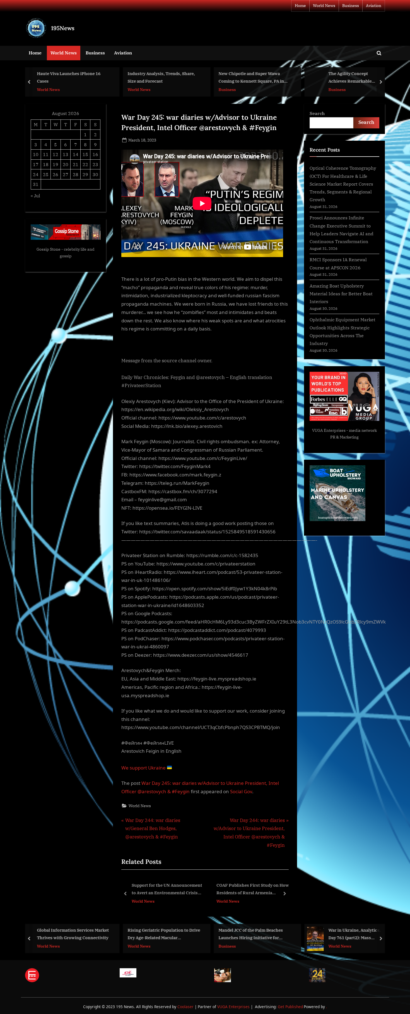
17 (35, 164)
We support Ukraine (144, 767)
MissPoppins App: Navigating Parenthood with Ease (363, 77)
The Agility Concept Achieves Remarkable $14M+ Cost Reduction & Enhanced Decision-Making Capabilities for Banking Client (290, 78)
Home (300, 5)
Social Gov (241, 791)
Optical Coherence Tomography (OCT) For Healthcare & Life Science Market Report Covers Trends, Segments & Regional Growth (343, 183)
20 (65, 164)
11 (46, 154)
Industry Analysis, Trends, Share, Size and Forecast (95, 77)
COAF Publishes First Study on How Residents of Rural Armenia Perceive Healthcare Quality (168, 890)
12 (55, 154)
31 (35, 184)
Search (317, 113)
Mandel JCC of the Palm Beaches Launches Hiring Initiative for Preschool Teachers (207, 934)
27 (65, 174)
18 (46, 164)
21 (75, 164)
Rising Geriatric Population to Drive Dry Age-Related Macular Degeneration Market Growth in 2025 (120, 934)
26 (55, 174)
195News (62, 28)
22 (85, 164)
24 (35, 174)
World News (324, 5)
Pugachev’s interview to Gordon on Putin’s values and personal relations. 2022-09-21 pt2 (251, 890)
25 (46, 174)
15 (85, 154)
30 (95, 174)
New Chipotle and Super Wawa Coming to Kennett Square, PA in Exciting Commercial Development (187, 78)
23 (95, 164)
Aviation (373, 5)
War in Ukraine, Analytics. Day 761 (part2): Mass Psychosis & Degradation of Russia (312, 934)
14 (75, 154)
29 (85, 174)
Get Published (290, 1006)
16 (95, 154)
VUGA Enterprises (329, 430)
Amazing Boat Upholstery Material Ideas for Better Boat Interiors (341, 294)
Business (350, 5)
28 (75, 174)
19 (55, 164)
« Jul (35, 195)
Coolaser (186, 1006)
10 (35, 154)
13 (65, 154)
